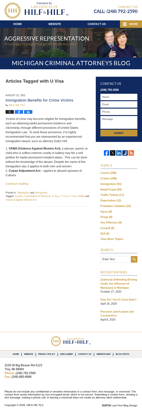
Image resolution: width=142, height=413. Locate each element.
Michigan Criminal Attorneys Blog (37, 10)
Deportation (23, 192)
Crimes (108, 178)
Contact (97, 24)
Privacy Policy (46, 354)
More (133, 24)
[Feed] (131, 153)
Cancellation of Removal (37, 196)
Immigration (41, 192)
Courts (108, 172)
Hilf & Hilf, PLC (35, 405)
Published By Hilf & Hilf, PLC (115, 9)
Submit (119, 133)
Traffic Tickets (112, 194)
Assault (107, 228)
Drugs (106, 216)
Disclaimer (66, 354)
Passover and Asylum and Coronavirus (117, 313)
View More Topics (111, 238)
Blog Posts (122, 354)
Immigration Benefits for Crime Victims (39, 100)
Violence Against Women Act (21, 199)
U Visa (72, 196)
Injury (106, 211)
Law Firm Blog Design (119, 405)
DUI (104, 233)
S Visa (55, 196)
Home (17, 24)
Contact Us (84, 354)
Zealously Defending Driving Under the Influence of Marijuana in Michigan (118, 283)
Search (134, 259)
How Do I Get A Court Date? (118, 299)
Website (54, 24)
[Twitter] (112, 153)
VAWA (81, 196)
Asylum (19, 196)
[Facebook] (106, 153)
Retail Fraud (111, 189)
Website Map (104, 354)
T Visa (63, 196)
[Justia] (125, 153)
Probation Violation (115, 206)
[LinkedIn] (118, 153)
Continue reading (17, 183)
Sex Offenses (111, 222)
